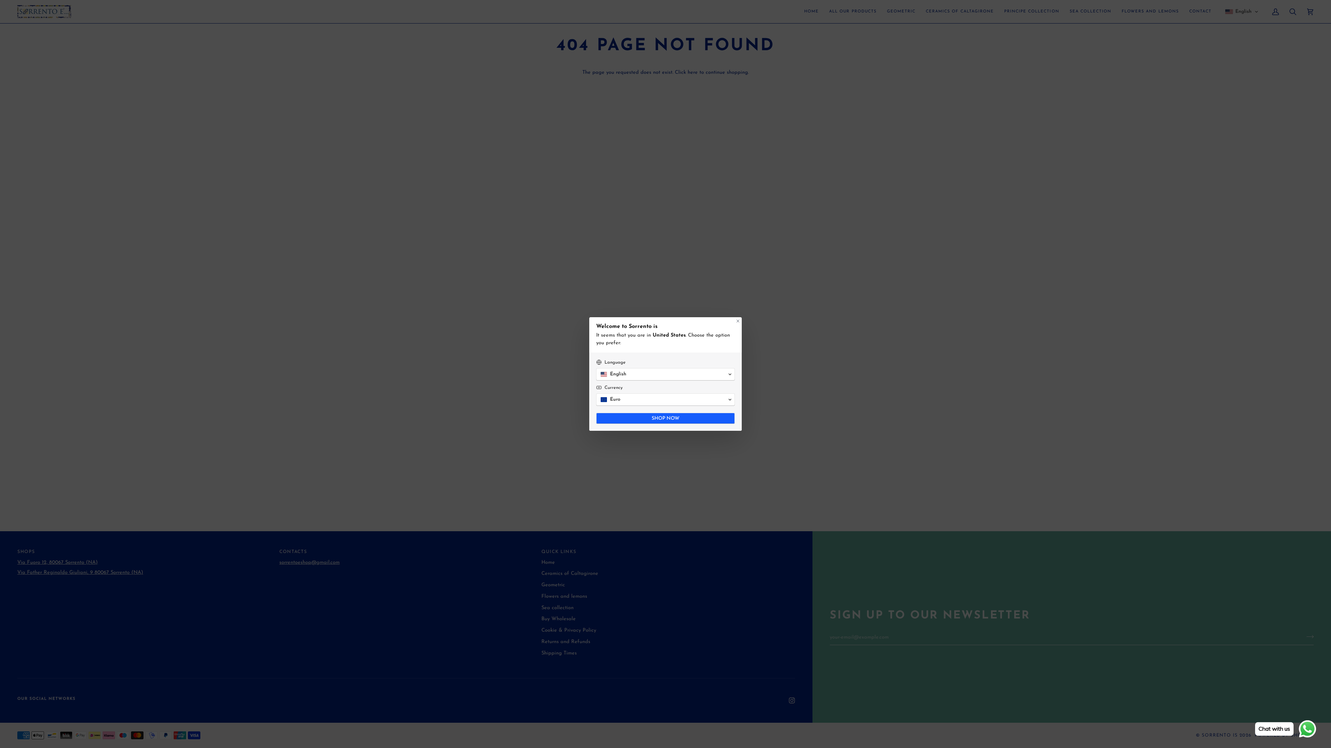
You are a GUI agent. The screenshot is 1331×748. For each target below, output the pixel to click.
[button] (665, 374)
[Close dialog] (738, 321)
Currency (613, 387)
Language (615, 362)
